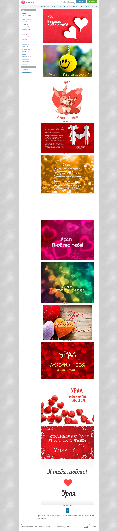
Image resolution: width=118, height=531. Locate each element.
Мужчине (24, 36)
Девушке (24, 13)
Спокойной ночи (25, 59)
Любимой (24, 26)
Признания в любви (26, 72)
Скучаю (24, 54)
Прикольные (24, 44)
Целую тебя (24, 64)
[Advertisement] (67, 206)
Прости (23, 46)
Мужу (23, 34)
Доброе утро (25, 19)
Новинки (41, 524)
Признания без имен (62, 524)
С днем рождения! (26, 49)
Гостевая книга (25, 524)
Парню (23, 41)
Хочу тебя (24, 61)
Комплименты (25, 69)
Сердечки (24, 51)
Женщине (24, 24)
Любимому (24, 29)
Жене (23, 21)
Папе (23, 39)
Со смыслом (25, 56)
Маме (23, 31)
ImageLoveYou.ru (88, 524)
